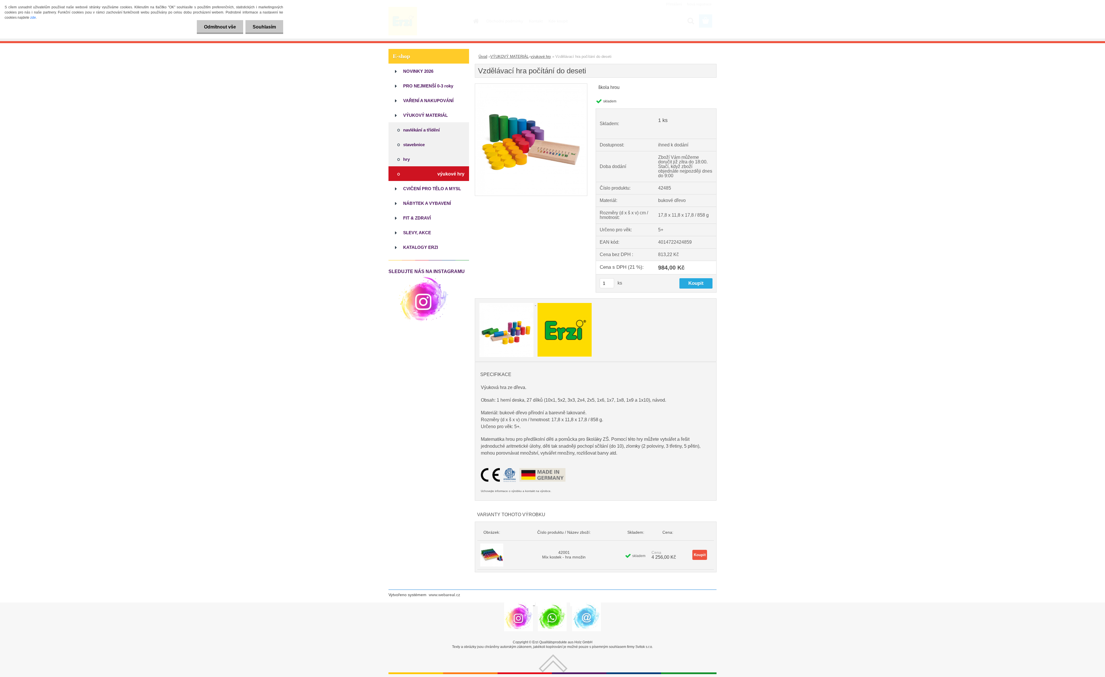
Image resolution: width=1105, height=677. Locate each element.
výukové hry (541, 56)
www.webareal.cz (444, 594)
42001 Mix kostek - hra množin (564, 554)
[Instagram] (423, 276)
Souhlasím (264, 26)
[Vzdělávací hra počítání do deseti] (531, 85)
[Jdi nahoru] (553, 656)
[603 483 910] (552, 604)
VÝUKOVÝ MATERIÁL (509, 56)
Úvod (483, 56)
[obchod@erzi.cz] (586, 604)
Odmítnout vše (220, 26)
